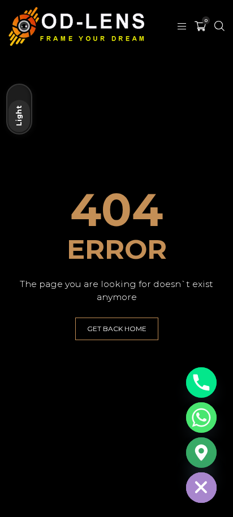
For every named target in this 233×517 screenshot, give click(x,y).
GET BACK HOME (116, 328)
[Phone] (201, 382)
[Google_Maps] (201, 452)
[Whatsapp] (201, 417)
